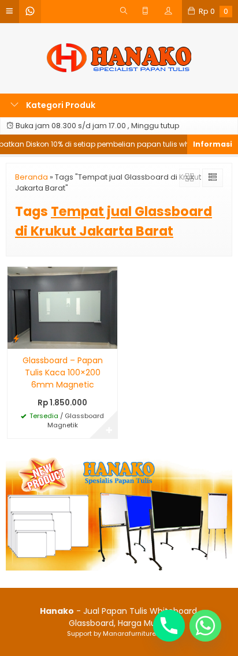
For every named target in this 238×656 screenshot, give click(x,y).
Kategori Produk (59, 105)
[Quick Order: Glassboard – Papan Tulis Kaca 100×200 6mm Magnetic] (16, 338)
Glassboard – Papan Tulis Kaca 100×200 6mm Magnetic (63, 372)
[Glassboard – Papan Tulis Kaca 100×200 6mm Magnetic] (62, 307)
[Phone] (169, 626)
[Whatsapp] (205, 626)
